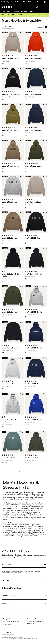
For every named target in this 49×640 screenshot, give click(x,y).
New (3, 11)
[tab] (2, 55)
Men (9, 11)
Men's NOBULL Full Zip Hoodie (10, 275)
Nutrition (24, 11)
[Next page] (29, 471)
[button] (45, 1)
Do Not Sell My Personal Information (35, 622)
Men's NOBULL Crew (9, 202)
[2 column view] (46, 27)
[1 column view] (43, 27)
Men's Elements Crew (33, 94)
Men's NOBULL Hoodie (10, 94)
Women (16, 11)
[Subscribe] (44, 565)
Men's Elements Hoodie (10, 58)
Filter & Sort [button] (9, 27)
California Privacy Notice (10, 621)
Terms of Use (6, 624)
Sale (31, 11)
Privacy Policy (7, 619)
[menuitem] (3, 11)
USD (10, 632)
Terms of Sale (32, 619)
